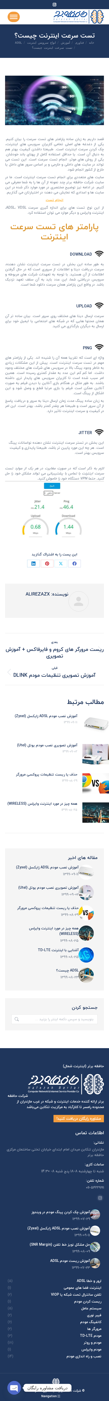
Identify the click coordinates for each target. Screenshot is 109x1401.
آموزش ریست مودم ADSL (70, 1261)
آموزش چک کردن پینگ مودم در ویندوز (60, 1212)
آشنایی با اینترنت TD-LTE (58, 950)
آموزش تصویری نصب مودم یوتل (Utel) (47, 745)
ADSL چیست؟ (67, 970)
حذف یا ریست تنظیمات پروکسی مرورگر (46, 774)
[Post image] (86, 872)
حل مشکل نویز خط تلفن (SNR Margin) (60, 1244)
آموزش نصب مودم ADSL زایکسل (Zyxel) (46, 716)
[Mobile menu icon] (14, 17)
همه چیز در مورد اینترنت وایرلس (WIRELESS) (42, 803)
